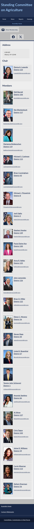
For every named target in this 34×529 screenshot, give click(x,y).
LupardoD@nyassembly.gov (22, 73)
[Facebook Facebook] (13, 36)
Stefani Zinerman (20, 485)
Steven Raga (18, 335)
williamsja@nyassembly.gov (22, 454)
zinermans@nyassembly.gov (22, 490)
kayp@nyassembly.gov (20, 250)
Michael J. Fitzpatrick (22, 194)
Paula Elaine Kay (20, 245)
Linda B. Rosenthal (21, 352)
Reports (21, 19)
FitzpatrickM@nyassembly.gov (12, 207)
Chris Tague (18, 431)
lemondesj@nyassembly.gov (11, 292)
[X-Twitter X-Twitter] (21, 36)
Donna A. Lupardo (21, 68)
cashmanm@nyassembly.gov (11, 166)
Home (4, 19)
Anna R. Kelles (19, 262)
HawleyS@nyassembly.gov (22, 236)
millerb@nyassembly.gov (21, 305)
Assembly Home (17, 23)
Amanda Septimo (20, 396)
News (12, 19)
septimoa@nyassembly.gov (22, 401)
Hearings (29, 19)
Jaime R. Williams (20, 449)
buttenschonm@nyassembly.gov (13, 150)
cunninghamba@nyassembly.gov (13, 187)
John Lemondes (20, 279)
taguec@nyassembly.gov (21, 436)
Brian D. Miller (19, 300)
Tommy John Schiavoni (12, 384)
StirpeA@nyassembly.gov (21, 418)
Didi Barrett (18, 93)
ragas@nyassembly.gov (21, 340)
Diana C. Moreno (20, 318)
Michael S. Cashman (21, 157)
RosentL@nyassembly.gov (21, 357)
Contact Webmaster (7, 512)
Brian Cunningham (21, 174)
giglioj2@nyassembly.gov (21, 219)
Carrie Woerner (20, 467)
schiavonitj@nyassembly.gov (12, 389)
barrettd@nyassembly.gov (21, 98)
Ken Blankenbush (20, 111)
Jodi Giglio (18, 214)
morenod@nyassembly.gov (22, 323)
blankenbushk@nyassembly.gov (12, 124)
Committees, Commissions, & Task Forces (17, 520)
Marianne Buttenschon (12, 145)
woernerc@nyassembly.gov (22, 472)
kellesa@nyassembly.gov (21, 266)
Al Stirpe (18, 413)
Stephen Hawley (20, 231)
